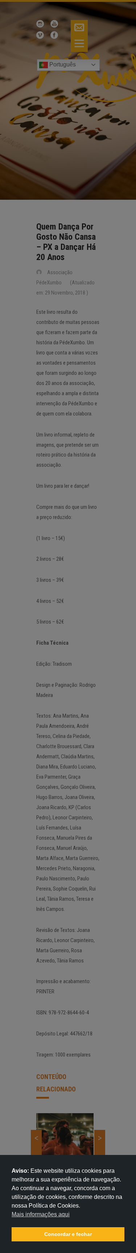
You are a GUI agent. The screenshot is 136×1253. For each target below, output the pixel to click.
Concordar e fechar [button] (68, 1234)
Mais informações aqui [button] (41, 1214)
